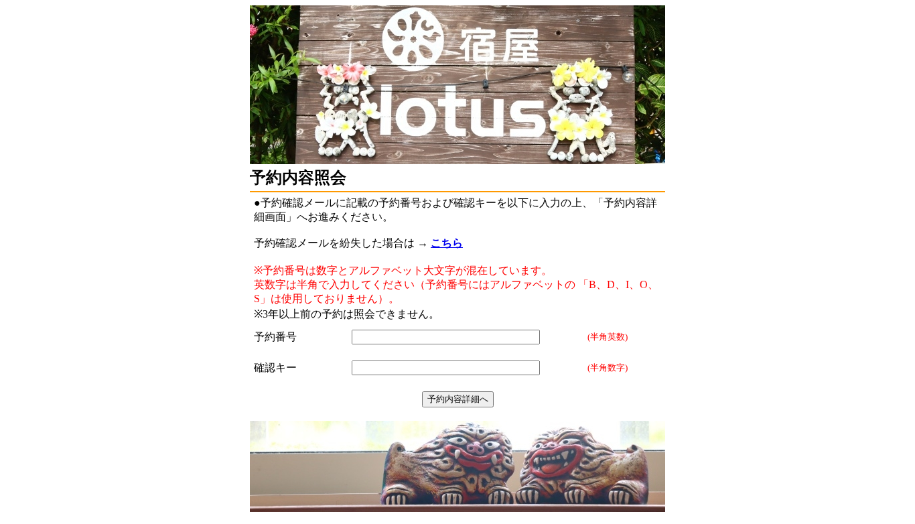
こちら (447, 243)
